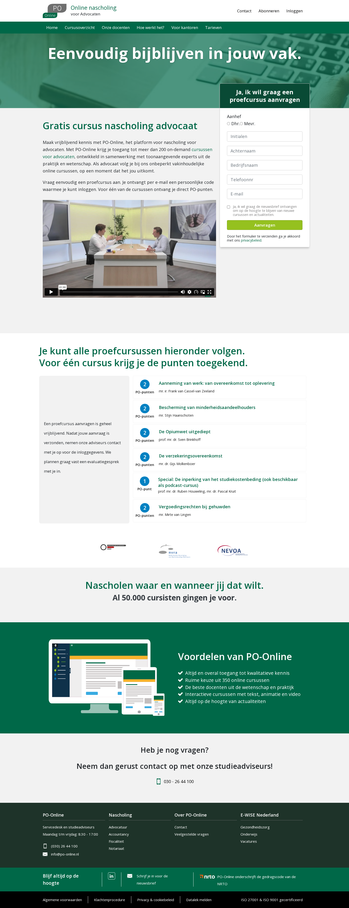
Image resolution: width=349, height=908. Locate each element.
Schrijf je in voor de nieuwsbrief (152, 879)
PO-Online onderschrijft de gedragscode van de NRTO (256, 877)
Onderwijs (249, 834)
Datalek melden (199, 899)
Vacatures (249, 841)
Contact (244, 11)
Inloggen (294, 11)
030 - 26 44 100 (179, 781)
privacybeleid (251, 240)
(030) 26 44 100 (64, 846)
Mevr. (249, 123)
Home (52, 27)
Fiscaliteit (116, 841)
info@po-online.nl (65, 854)
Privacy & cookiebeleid (155, 899)
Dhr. (235, 123)
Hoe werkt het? (150, 27)
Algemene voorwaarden (62, 899)
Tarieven (213, 27)
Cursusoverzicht (80, 27)
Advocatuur (118, 827)
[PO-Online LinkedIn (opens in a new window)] (111, 875)
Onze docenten (116, 27)
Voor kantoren (184, 27)
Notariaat (116, 848)
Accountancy (119, 834)
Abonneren (269, 11)
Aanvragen (264, 225)
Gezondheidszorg (255, 827)
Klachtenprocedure (109, 899)
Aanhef (234, 116)
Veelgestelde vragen (191, 834)
